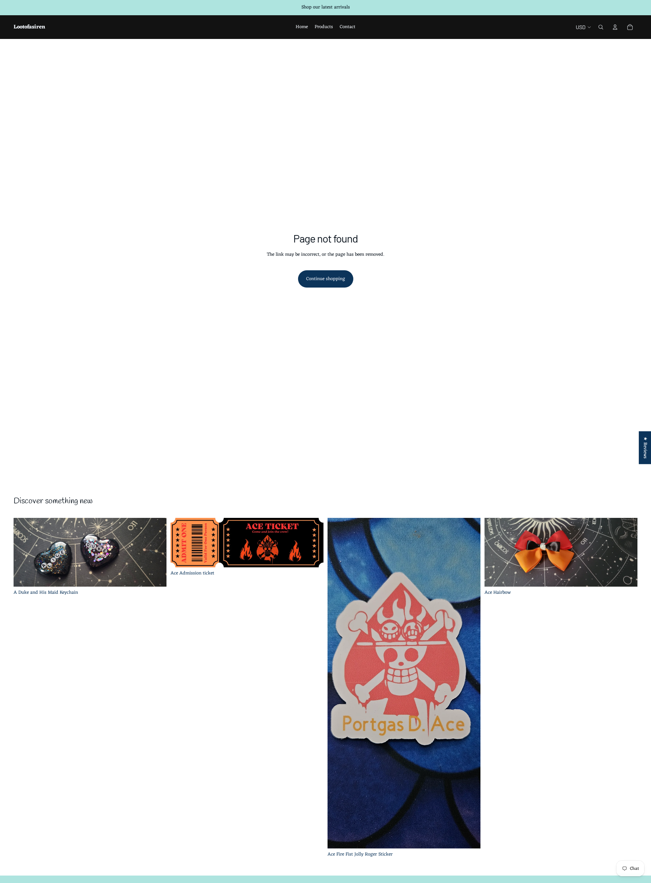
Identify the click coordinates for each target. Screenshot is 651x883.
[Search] (600, 27)
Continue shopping (325, 279)
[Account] (615, 27)
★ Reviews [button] (645, 448)
